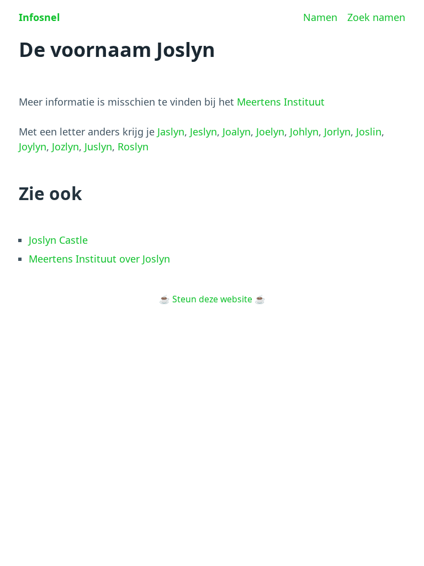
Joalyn (236, 131)
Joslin (368, 131)
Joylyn (32, 146)
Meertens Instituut (281, 101)
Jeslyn (203, 131)
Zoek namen (376, 17)
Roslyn (133, 146)
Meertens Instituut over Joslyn (99, 258)
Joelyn (270, 131)
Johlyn (304, 131)
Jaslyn (170, 131)
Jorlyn (337, 131)
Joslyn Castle (58, 240)
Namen (320, 17)
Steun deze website (212, 299)
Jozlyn (65, 146)
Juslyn (98, 146)
